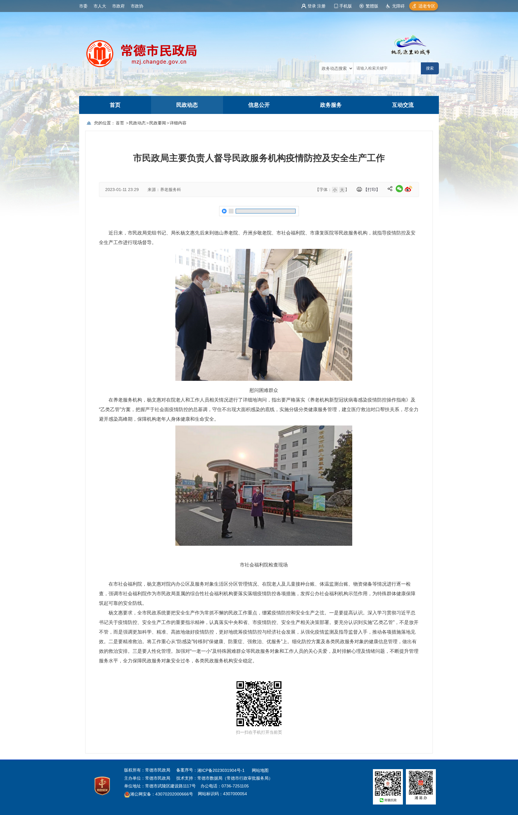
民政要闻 (157, 123)
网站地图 (260, 770)
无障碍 (398, 6)
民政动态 (187, 105)
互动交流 (403, 105)
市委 (83, 6)
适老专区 (426, 6)
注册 (321, 6)
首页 (115, 105)
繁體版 (372, 6)
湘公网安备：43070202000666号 (161, 794)
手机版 (345, 6)
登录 (312, 6)
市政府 (118, 6)
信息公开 (259, 105)
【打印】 (371, 189)
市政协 (137, 6)
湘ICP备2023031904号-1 (221, 770)
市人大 (100, 6)
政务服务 (331, 105)
